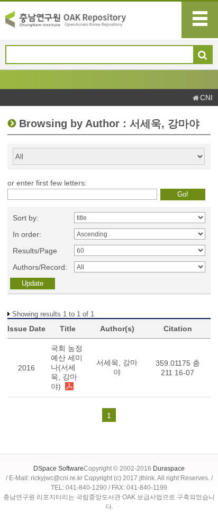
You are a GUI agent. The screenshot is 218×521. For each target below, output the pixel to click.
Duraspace (169, 468)
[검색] (202, 55)
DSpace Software (58, 468)
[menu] (199, 20)
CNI (206, 97)
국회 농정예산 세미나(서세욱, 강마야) (67, 367)
